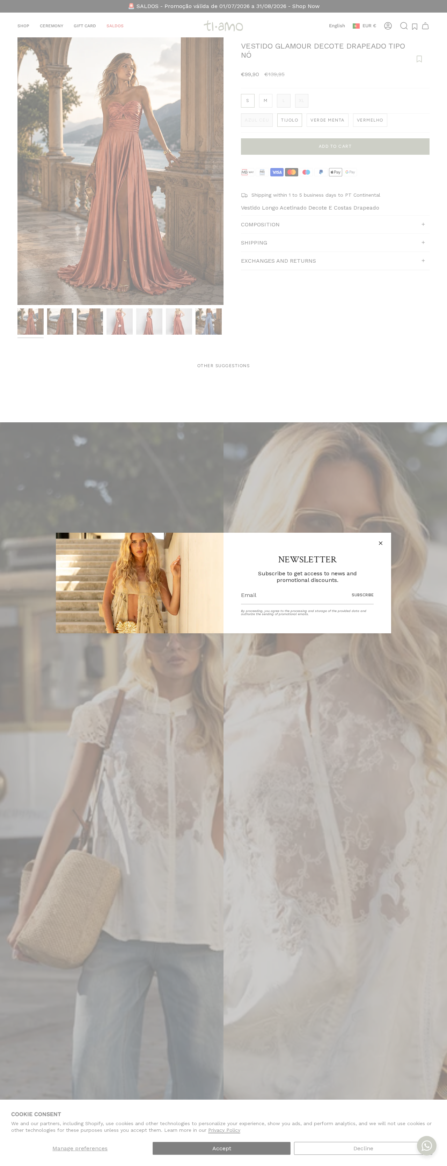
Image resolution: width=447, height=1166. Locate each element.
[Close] (380, 543)
